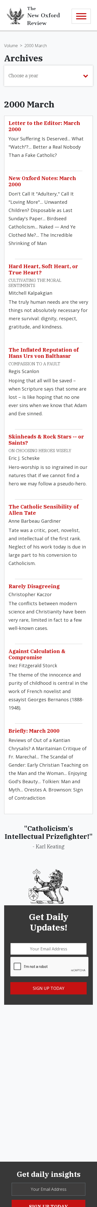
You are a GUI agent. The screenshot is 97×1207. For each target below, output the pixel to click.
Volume (11, 45)
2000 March (35, 45)
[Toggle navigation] (81, 16)
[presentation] (49, 967)
